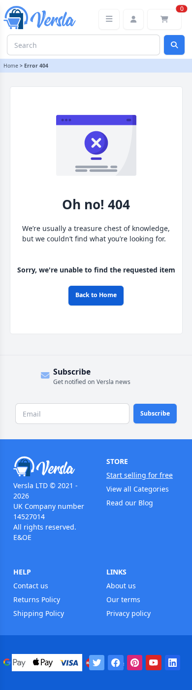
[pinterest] (134, 662)
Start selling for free (139, 475)
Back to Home (96, 295)
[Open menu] (109, 19)
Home (10, 65)
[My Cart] (164, 19)
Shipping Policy (38, 613)
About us (121, 585)
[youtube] (153, 662)
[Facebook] (115, 662)
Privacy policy (128, 613)
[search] (174, 45)
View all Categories (137, 489)
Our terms (123, 599)
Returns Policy (36, 599)
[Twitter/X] (97, 662)
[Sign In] (133, 19)
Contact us (30, 585)
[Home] (49, 466)
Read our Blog (129, 502)
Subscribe (155, 413)
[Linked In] (172, 662)
